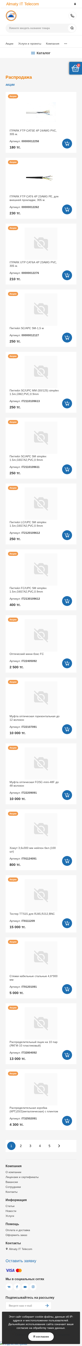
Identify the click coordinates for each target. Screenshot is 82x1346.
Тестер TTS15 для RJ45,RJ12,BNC (32, 917)
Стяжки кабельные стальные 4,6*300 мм (34, 981)
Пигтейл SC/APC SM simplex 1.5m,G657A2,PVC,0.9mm (28, 462)
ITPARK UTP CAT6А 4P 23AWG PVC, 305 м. (33, 268)
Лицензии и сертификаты (22, 1177)
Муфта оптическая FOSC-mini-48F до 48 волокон (34, 787)
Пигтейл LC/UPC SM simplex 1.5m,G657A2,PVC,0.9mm (28, 528)
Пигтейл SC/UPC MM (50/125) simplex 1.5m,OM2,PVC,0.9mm (34, 396)
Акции (10, 43)
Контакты (12, 1191)
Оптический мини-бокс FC (27, 657)
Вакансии (12, 1182)
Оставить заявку (21, 1261)
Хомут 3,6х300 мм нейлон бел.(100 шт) (33, 853)
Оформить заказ (16, 1235)
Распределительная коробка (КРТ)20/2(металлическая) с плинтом (34, 1113)
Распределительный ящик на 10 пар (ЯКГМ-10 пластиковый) (34, 1047)
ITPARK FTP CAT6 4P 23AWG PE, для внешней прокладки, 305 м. (34, 202)
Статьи (10, 1206)
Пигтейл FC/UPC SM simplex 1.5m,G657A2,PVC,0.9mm (28, 593)
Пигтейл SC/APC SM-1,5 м (27, 332)
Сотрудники (13, 1186)
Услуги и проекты (29, 43)
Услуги (10, 1215)
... (65, 43)
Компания (52, 43)
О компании (13, 1172)
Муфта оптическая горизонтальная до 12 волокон (35, 722)
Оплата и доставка (18, 1230)
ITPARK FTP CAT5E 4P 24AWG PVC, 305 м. (33, 136)
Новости (11, 1211)
